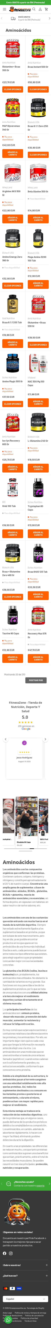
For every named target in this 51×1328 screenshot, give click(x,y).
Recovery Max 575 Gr (37, 635)
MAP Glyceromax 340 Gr (11, 127)
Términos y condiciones (12, 1321)
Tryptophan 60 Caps (35, 508)
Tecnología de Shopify (35, 1308)
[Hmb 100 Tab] (12, 487)
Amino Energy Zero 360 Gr (12, 258)
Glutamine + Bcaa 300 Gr (11, 68)
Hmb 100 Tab (9, 506)
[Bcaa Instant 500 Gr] (38, 48)
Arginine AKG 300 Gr (11, 193)
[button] (46, 9)
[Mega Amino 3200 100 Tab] (38, 238)
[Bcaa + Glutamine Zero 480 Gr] (12, 553)
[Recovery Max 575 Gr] (38, 615)
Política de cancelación (34, 1315)
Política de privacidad (29, 1318)
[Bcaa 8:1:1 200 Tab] (12, 304)
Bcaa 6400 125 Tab (37, 571)
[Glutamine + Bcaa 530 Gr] (38, 304)
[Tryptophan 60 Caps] (38, 487)
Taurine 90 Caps (10, 633)
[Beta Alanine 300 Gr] (38, 173)
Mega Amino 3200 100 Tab (37, 258)
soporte (40, 1185)
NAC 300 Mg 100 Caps (36, 383)
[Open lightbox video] (26, 823)
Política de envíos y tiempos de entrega (30, 1313)
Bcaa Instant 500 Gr (38, 66)
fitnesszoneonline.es (17, 1308)
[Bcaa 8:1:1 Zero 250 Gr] (38, 107)
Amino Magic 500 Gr (12, 381)
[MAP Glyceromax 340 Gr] (12, 107)
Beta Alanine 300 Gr (38, 191)
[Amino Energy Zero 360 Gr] (12, 238)
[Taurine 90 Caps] (12, 615)
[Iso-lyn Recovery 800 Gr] (12, 422)
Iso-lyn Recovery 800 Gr (11, 442)
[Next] (44, 819)
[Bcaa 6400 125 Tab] (38, 553)
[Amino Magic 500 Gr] (12, 363)
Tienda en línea (30, 1321)
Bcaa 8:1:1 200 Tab (12, 322)
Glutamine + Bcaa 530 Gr (37, 324)
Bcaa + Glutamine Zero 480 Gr (11, 573)
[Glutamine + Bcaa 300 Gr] (12, 48)
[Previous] (6, 819)
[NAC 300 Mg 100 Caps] (38, 363)
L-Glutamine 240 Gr (38, 440)
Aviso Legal (7, 1313)
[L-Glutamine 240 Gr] (38, 422)
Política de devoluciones (12, 1315)
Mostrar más (36, 680)
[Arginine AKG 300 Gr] (12, 173)
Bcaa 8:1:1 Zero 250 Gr (38, 128)
